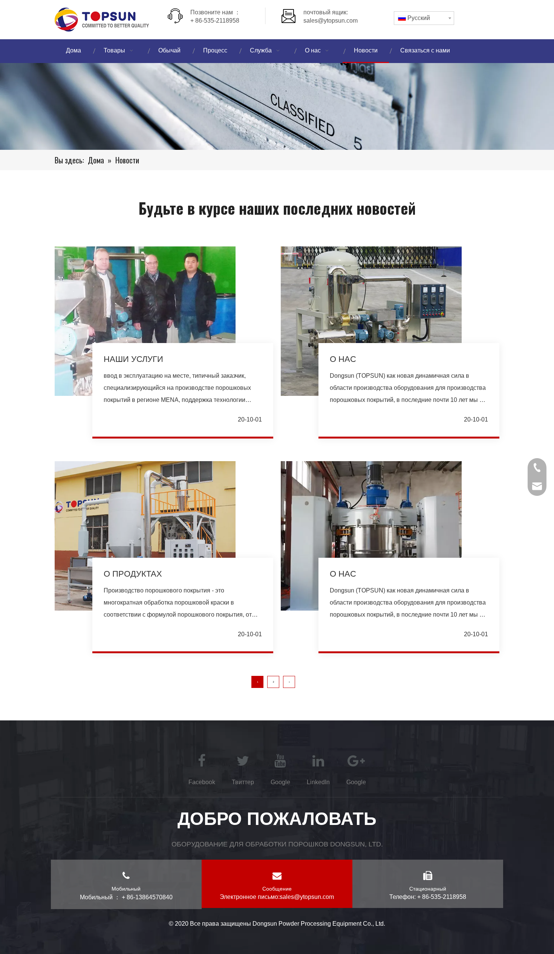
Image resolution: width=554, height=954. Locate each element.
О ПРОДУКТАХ (133, 574)
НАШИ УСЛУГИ (133, 359)
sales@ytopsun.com (330, 20)
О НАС (343, 359)
